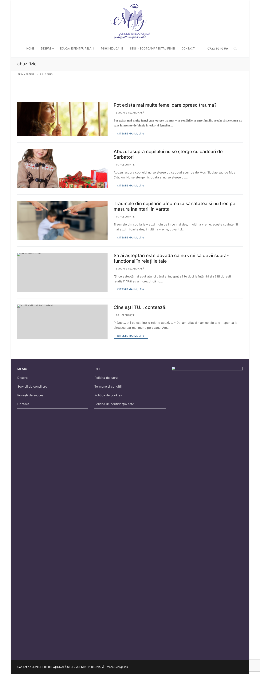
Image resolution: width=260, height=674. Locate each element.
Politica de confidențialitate (114, 404)
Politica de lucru (106, 378)
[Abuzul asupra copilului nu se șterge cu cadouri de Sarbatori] (62, 168)
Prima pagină (26, 74)
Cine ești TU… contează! (140, 307)
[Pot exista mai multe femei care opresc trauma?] (62, 119)
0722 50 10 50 (217, 48)
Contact (23, 404)
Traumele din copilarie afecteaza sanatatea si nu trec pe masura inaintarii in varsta (174, 206)
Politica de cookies (108, 395)
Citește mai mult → (131, 133)
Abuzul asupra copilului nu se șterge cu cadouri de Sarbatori (168, 154)
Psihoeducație (125, 164)
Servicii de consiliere (32, 386)
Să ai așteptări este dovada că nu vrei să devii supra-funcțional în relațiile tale (171, 258)
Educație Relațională (129, 112)
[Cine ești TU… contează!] (62, 322)
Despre (22, 378)
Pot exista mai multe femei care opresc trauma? (165, 105)
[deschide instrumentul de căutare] (235, 48)
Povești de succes (30, 395)
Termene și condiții (108, 386)
